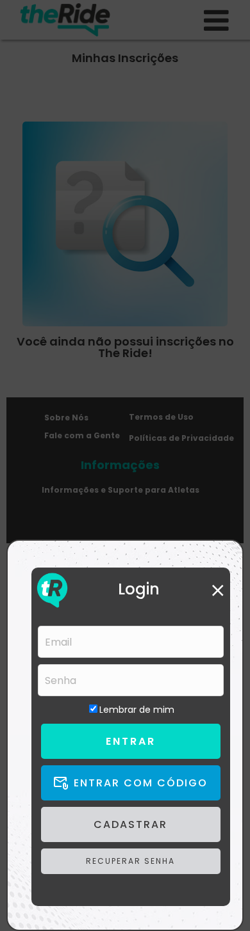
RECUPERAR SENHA (130, 860)
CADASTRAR (130, 824)
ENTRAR (131, 741)
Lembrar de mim (136, 709)
